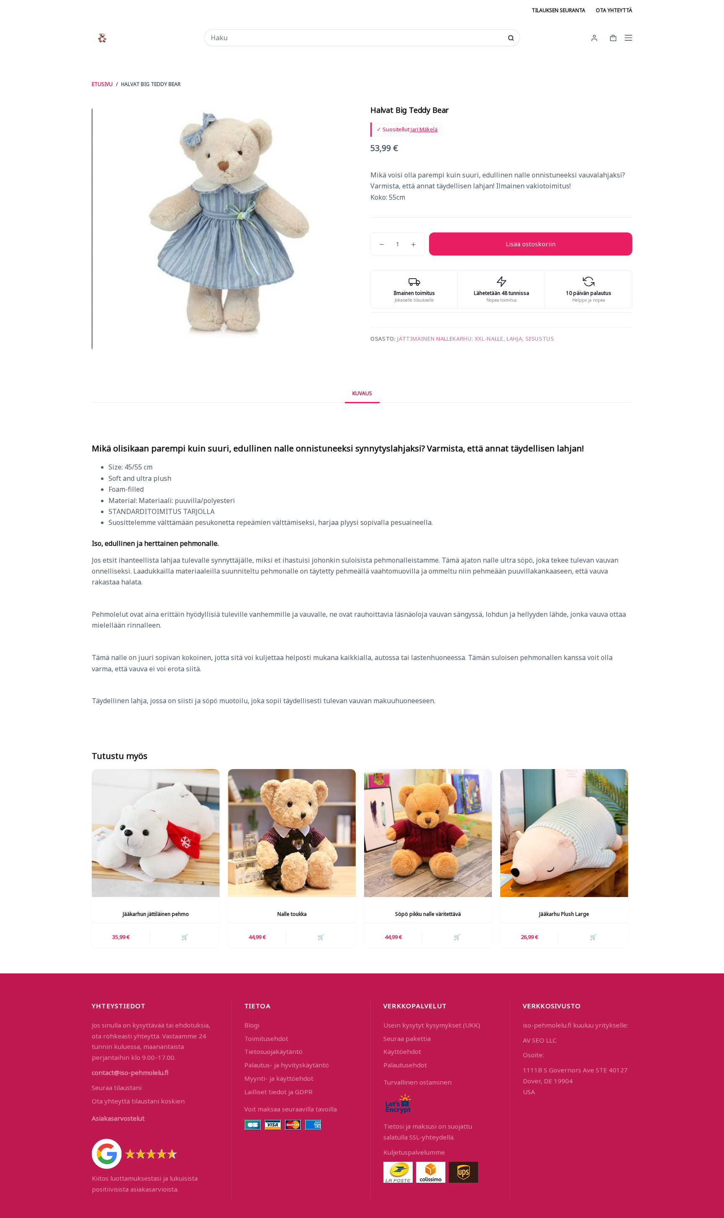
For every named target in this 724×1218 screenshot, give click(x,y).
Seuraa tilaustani (117, 1087)
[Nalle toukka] (292, 833)
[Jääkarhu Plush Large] (564, 833)
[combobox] (356, 37)
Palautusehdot (405, 1065)
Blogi (251, 1025)
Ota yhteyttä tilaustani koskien (138, 1101)
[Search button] (511, 38)
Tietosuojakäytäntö (273, 1051)
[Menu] (628, 38)
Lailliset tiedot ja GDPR (278, 1092)
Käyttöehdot (402, 1051)
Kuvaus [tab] (362, 393)
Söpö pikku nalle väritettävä (428, 914)
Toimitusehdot (266, 1038)
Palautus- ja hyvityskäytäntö (286, 1065)
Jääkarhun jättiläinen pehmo (156, 914)
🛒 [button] (184, 937)
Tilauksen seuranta (558, 10)
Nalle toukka (292, 914)
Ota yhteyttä (614, 10)
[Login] (594, 38)
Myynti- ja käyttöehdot (278, 1078)
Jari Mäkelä (424, 129)
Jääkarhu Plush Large (564, 914)
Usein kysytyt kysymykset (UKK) (431, 1025)
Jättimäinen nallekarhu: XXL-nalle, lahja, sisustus (475, 338)
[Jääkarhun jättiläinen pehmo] (156, 833)
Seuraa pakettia (407, 1038)
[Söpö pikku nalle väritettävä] (428, 833)
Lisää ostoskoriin (531, 244)
